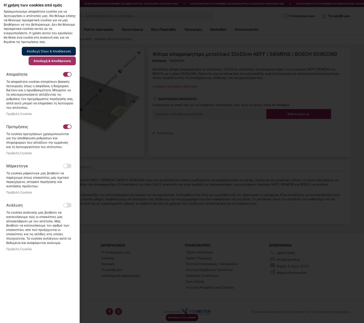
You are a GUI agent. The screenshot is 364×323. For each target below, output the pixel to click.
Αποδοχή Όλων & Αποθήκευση (49, 51)
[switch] (67, 74)
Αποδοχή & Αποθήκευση (52, 61)
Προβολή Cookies (19, 114)
